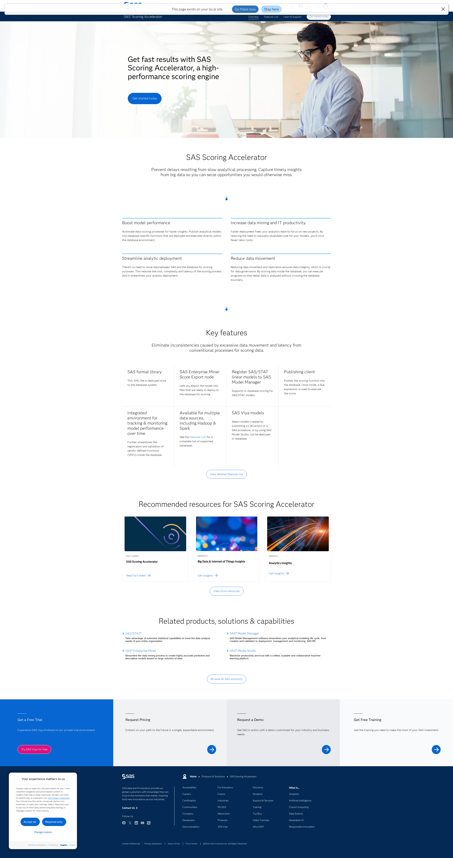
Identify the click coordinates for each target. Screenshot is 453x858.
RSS (148, 824)
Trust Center (191, 843)
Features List (271, 16)
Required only (54, 822)
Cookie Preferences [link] (131, 843)
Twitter (130, 824)
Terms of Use (174, 843)
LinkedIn (136, 824)
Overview (253, 16)
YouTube (142, 824)
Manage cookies (43, 832)
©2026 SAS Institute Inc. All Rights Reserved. (225, 843)
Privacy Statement (153, 843)
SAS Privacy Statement (59, 798)
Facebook (124, 824)
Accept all (30, 822)
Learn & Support (292, 16)
